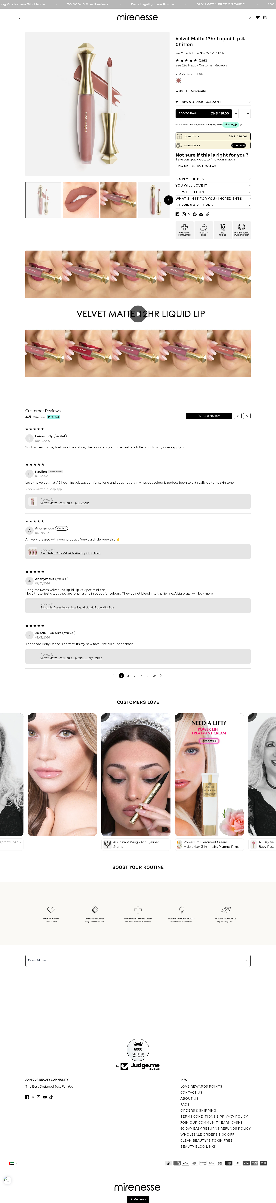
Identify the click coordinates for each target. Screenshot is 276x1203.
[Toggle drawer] (11, 17)
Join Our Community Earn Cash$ (211, 1122)
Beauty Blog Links (198, 1146)
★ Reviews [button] (138, 1199)
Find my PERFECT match (196, 166)
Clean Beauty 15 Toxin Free (206, 1140)
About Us (189, 1098)
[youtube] (45, 1097)
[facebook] (27, 1097)
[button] (207, 214)
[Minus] (236, 113)
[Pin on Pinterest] (194, 214)
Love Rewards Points (201, 1086)
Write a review (209, 416)
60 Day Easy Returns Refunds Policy (215, 1128)
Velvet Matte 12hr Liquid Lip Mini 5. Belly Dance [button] (71, 658)
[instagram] (38, 1097)
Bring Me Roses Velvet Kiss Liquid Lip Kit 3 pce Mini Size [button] (77, 607)
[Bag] (265, 17)
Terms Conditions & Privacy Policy (214, 1116)
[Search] (18, 17)
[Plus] (248, 113)
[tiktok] (51, 1097)
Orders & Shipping (198, 1110)
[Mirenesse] (138, 17)
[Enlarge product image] (97, 104)
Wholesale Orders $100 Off (207, 1134)
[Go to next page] (162, 675)
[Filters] (238, 416)
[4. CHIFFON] (178, 80)
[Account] (251, 17)
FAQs (184, 1104)
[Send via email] (201, 214)
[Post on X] (189, 214)
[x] (33, 1097)
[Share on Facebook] (177, 214)
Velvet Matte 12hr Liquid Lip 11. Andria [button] (64, 503)
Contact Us (191, 1092)
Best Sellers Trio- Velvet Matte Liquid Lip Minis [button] (70, 553)
